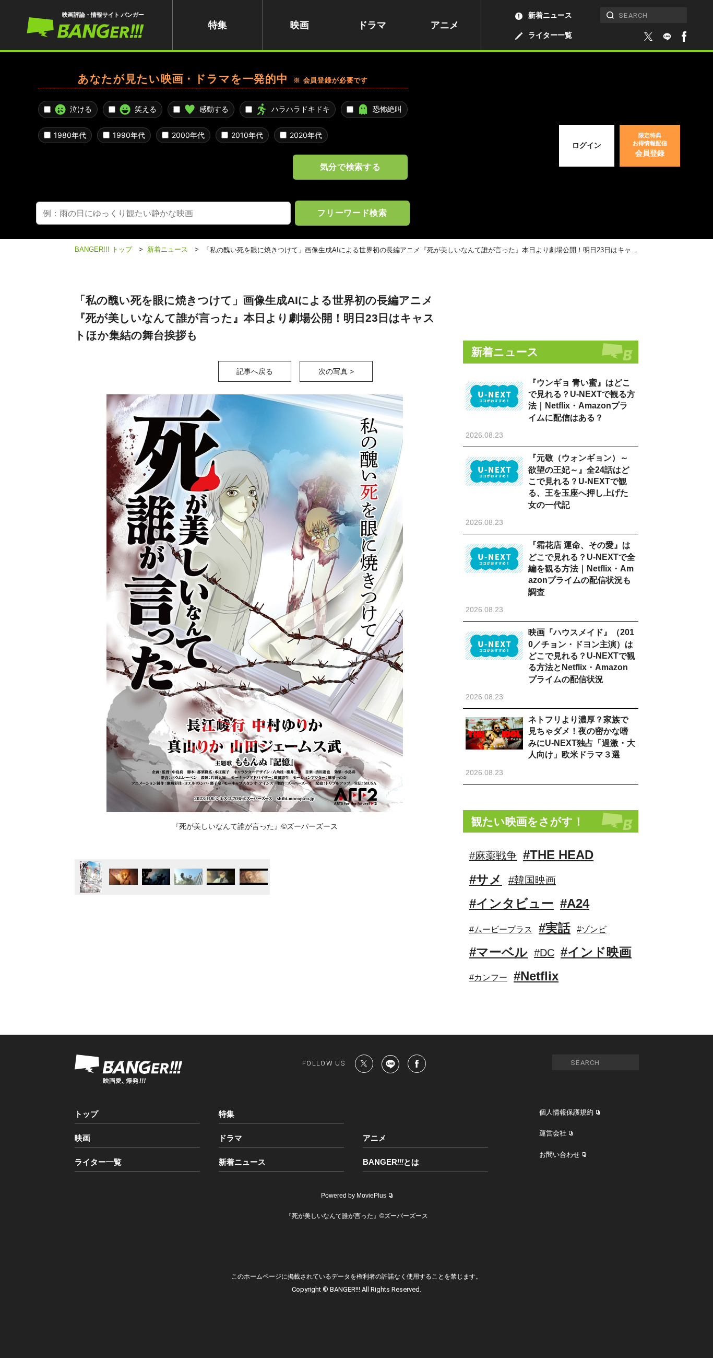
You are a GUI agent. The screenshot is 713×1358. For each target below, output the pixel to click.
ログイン (586, 145)
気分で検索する (350, 166)
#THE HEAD (558, 855)
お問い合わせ (559, 1154)
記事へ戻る (254, 371)
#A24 (574, 903)
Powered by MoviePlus (353, 1195)
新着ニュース (550, 15)
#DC (544, 952)
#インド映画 (596, 952)
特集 (217, 25)
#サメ (485, 879)
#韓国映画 (532, 880)
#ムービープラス (500, 929)
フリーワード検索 (352, 212)
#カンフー (488, 977)
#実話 (555, 928)
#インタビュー (511, 903)
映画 (299, 25)
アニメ (445, 25)
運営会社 (552, 1133)
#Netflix (536, 976)
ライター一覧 (550, 35)
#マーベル (498, 952)
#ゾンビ (592, 929)
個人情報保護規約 (566, 1112)
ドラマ (372, 25)
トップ (86, 1113)
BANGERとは (391, 1162)
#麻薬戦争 (493, 855)
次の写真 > (336, 371)
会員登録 (650, 144)
